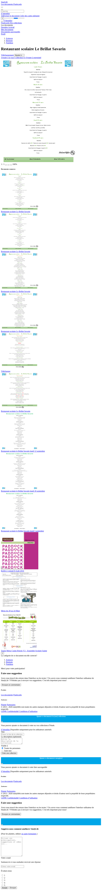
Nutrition (9, 43)
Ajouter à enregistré (33, 58)
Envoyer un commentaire (11, 685)
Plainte (3, 705)
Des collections (16, 23)
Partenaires (11, 705)
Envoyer (13, 888)
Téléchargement (7, 55)
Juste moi (7, 751)
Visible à (4, 746)
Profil (3, 34)
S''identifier (5, 14)
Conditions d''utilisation (28, 711)
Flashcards (17, 4)
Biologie (9, 41)
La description (11, 737)
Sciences (9, 38)
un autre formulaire (29, 834)
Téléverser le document (10, 16)
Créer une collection (9, 753)
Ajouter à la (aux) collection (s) (13, 58)
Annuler (4, 888)
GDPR (4, 711)
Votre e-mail (6, 858)
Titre (3, 732)
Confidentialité (13, 711)
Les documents (7, 4)
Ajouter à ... (19, 55)
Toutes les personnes (12, 748)
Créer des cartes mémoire (30, 16)
